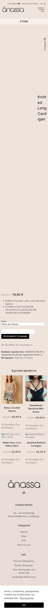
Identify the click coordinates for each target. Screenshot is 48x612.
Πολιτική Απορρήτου (24, 561)
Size (3, 321)
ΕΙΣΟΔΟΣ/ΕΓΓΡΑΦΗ (30, 4)
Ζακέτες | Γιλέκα (24, 358)
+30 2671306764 (26, 513)
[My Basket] (33, 9)
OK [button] (24, 605)
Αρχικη (23, 531)
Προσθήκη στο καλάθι (15, 336)
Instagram (45, 45)
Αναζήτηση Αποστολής (24, 577)
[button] (41, 9)
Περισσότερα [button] (26, 598)
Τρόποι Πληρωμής (24, 565)
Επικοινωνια (24, 545)
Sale (24, 540)
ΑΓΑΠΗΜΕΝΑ (13, 4)
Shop (24, 536)
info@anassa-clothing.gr (26, 516)
